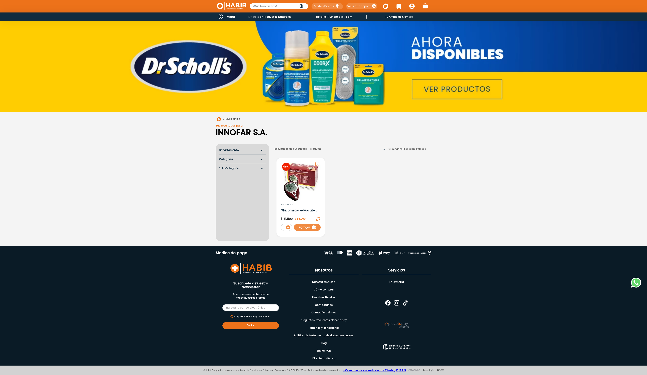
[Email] (250, 307)
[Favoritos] (399, 6)
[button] (226, 17)
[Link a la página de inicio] (219, 119)
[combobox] (279, 6)
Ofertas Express (324, 6)
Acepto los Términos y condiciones (252, 316)
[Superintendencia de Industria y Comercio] (396, 347)
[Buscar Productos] (302, 6)
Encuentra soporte (359, 6)
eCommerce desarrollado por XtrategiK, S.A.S (374, 370)
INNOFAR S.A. (233, 119)
